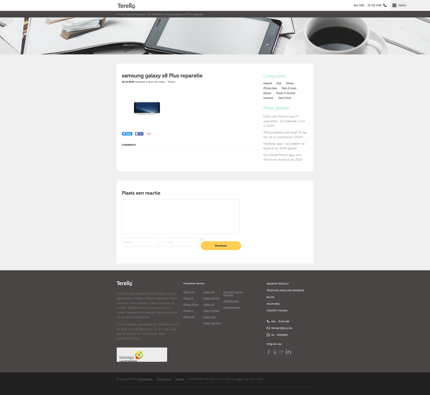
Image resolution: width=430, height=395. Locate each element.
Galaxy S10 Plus (212, 323)
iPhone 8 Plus (190, 304)
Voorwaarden (145, 379)
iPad (279, 83)
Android (267, 83)
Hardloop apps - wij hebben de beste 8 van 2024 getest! (284, 146)
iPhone (290, 83)
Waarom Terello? (278, 283)
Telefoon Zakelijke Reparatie (285, 290)
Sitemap (179, 379)
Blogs (270, 297)
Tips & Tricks (284, 97)
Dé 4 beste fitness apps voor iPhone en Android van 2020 (282, 157)
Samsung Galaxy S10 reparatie (144, 14)
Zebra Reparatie (231, 307)
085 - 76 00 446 (280, 321)
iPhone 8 (188, 298)
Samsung (268, 97)
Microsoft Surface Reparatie (233, 293)
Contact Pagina (277, 310)
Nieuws (267, 92)
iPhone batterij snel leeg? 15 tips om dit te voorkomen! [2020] (285, 135)
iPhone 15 (188, 292)
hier (240, 379)
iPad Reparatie (231, 301)
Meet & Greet (289, 88)
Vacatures (273, 304)
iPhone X (188, 310)
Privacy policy (164, 379)
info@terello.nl (282, 328)
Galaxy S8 (208, 292)
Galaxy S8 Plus (211, 298)
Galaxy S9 (208, 304)
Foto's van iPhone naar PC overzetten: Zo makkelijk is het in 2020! (284, 121)
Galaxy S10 (209, 317)
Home (120, 14)
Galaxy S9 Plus (211, 310)
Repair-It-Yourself (285, 92)
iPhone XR (189, 317)
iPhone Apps (270, 88)
